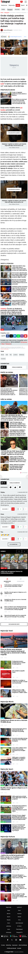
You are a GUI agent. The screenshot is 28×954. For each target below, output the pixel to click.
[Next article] (27, 477)
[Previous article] (1, 477)
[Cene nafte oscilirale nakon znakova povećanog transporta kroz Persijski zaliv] (6, 751)
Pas (11, 354)
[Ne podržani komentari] (19, 487)
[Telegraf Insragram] (16, 939)
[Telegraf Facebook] (7, 939)
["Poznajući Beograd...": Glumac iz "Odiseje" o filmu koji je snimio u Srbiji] (6, 878)
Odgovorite (5, 509)
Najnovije (7, 631)
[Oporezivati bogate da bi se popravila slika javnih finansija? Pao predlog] (6, 732)
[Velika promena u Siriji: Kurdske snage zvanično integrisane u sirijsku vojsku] (6, 693)
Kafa (7, 354)
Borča (2, 354)
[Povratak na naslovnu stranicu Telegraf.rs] (5, 2)
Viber (2, 344)
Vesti (2, 12)
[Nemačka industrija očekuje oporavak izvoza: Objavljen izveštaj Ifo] (6, 742)
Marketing (8, 945)
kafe (2, 84)
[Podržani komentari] (15, 487)
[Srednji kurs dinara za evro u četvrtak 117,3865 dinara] (14, 711)
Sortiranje (4, 487)
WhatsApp (24, 342)
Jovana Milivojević (8, 30)
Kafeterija (21, 354)
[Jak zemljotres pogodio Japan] (6, 674)
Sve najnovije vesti (14, 624)
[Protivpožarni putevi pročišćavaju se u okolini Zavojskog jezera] (6, 665)
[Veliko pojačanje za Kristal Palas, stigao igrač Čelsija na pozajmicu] (6, 800)
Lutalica (15, 354)
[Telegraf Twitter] (11, 939)
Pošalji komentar (17, 367)
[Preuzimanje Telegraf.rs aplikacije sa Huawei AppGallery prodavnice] (23, 936)
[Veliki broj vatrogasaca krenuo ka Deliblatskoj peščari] (14, 561)
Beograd (7, 12)
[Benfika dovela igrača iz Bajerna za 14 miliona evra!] (14, 778)
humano (3, 358)
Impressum (15, 945)
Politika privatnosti (11, 948)
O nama (3, 945)
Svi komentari (14, 544)
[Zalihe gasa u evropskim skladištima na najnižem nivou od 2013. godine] (6, 761)
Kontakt (19, 948)
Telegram (8, 344)
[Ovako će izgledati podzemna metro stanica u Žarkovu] (6, 95)
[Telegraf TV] (20, 939)
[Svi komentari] (10, 487)
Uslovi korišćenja (4, 349)
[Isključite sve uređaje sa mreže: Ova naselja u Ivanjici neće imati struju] (6, 684)
